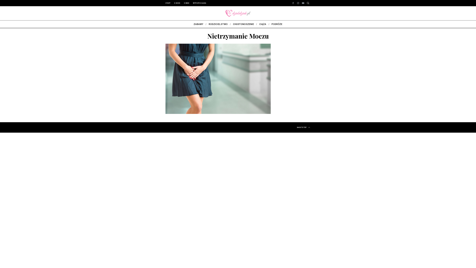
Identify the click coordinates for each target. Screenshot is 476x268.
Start (168, 3)
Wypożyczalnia (199, 3)
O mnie (186, 3)
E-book (177, 3)
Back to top (302, 127)
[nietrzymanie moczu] (218, 113)
